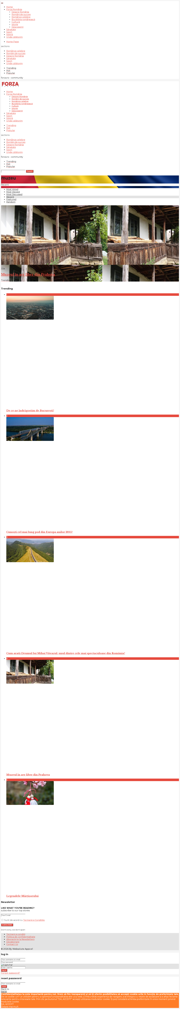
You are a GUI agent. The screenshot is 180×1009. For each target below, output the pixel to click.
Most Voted (12, 189)
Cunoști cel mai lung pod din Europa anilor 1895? (39, 532)
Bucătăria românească (23, 19)
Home (9, 7)
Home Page (12, 41)
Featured (11, 199)
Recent (10, 197)
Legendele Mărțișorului (22, 895)
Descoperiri (17, 27)
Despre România (20, 12)
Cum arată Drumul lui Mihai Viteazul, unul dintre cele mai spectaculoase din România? (65, 653)
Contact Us (12, 944)
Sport (9, 32)
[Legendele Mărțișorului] (92, 836)
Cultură (16, 22)
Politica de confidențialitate (20, 937)
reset (4, 986)
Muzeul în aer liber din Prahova (28, 274)
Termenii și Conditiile (34, 920)
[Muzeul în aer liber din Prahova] (92, 715)
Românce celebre (21, 17)
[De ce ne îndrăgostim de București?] (92, 351)
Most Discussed (14, 194)
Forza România (14, 9)
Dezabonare (12, 942)
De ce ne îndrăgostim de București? (30, 410)
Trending (11, 125)
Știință (9, 34)
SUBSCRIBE (7, 925)
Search (29, 171)
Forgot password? (10, 973)
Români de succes (21, 14)
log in (4, 970)
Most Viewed (13, 192)
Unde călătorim (14, 37)
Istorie (15, 24)
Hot (8, 128)
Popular (10, 130)
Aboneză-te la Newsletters (20, 939)
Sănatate (11, 29)
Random (10, 202)
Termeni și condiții (15, 934)
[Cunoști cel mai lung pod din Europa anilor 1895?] (92, 472)
